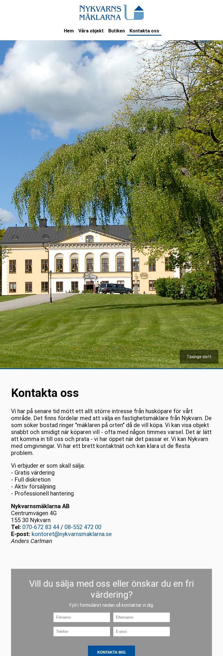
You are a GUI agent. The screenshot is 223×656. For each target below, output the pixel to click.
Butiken (116, 31)
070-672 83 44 (40, 527)
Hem (69, 31)
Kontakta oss (144, 31)
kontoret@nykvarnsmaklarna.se (72, 534)
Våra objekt (91, 31)
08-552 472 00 (82, 527)
